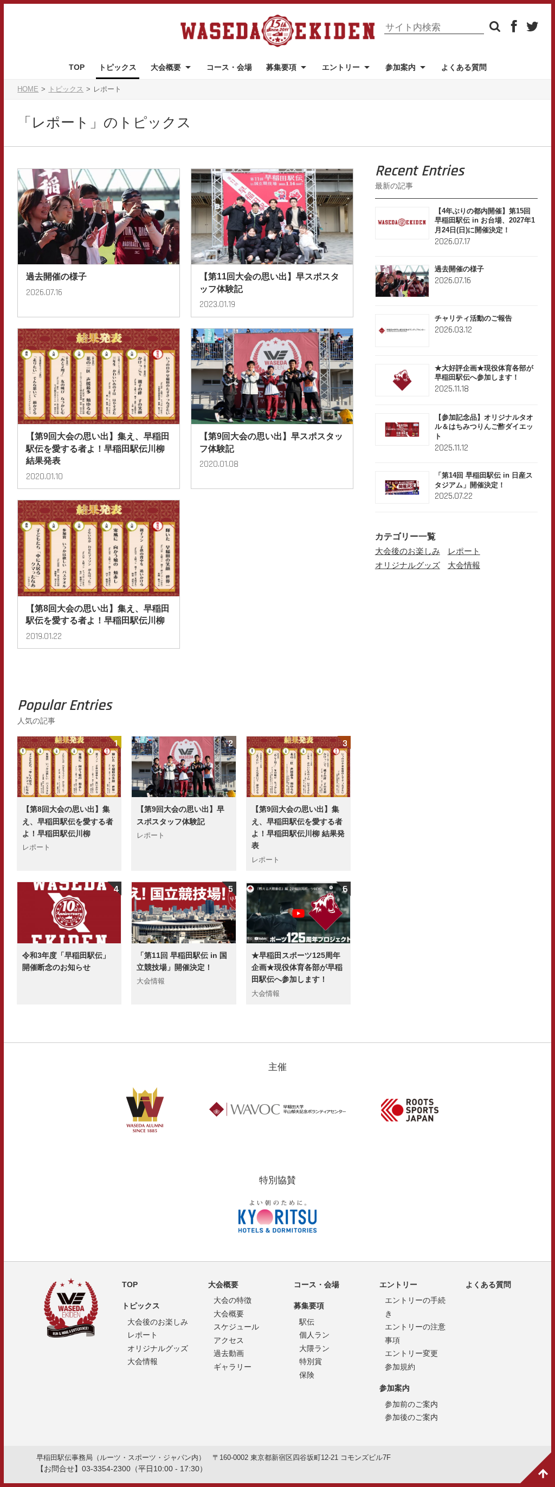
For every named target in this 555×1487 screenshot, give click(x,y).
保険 (306, 1375)
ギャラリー (232, 1366)
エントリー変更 (411, 1353)
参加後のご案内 (411, 1417)
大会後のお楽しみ (407, 551)
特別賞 (310, 1361)
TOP (77, 67)
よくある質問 (464, 67)
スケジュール (236, 1326)
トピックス (118, 67)
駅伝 (306, 1322)
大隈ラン (314, 1348)
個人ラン (314, 1335)
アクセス (229, 1340)
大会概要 (166, 67)
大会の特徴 (232, 1300)
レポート (464, 551)
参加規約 (400, 1366)
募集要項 (281, 67)
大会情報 (464, 565)
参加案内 (394, 1388)
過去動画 (229, 1353)
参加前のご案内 (411, 1404)
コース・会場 (229, 67)
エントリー (341, 67)
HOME (27, 89)
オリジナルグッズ (407, 565)
